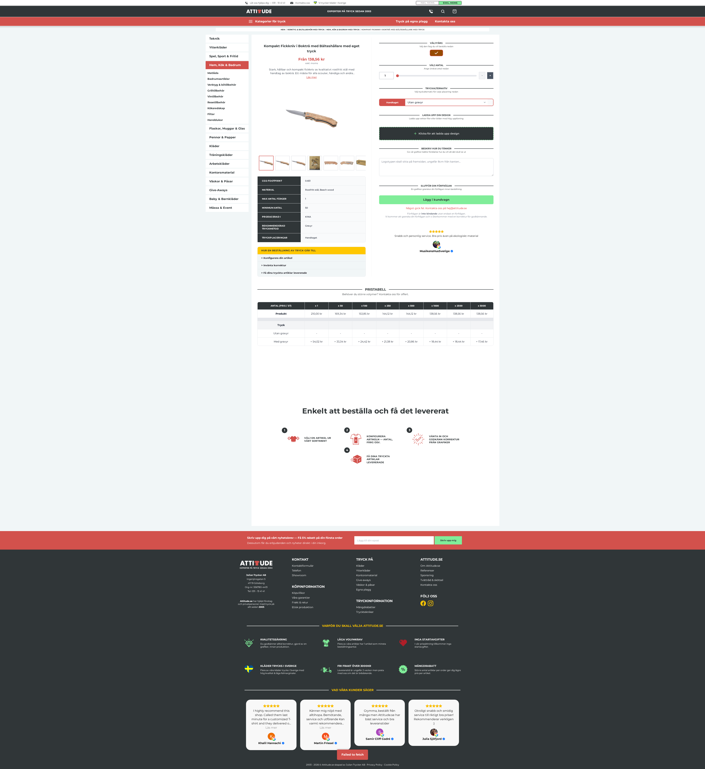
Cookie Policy (391, 764)
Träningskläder (221, 155)
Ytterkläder (218, 47)
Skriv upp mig (448, 540)
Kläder (214, 146)
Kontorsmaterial (221, 172)
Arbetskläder (219, 163)
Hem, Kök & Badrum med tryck (342, 29)
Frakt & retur (300, 602)
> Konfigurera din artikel (276, 257)
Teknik (214, 38)
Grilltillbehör (215, 90)
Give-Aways (218, 190)
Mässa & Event (220, 207)
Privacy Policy (374, 764)
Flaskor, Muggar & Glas (227, 128)
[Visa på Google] (436, 244)
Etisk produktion (302, 607)
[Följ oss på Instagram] (430, 603)
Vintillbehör (215, 96)
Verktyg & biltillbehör (221, 84)
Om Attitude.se (430, 565)
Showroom (299, 575)
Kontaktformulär (303, 565)
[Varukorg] (454, 11)
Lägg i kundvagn (436, 199)
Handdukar (215, 120)
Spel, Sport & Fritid (223, 56)
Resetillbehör (216, 102)
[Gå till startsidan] (256, 565)
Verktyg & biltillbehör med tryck (305, 29)
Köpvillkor (298, 593)
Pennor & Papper (222, 137)
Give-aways (363, 580)
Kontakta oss (428, 584)
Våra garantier (301, 597)
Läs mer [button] (271, 727)
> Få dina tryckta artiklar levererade (284, 272)
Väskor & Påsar (221, 181)
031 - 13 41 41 (258, 591)
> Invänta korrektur (273, 265)
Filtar (211, 114)
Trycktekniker (365, 612)
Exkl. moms (450, 2)
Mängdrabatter (365, 607)
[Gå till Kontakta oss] (431, 11)
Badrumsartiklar (218, 79)
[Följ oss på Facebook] (423, 603)
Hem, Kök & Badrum (225, 65)
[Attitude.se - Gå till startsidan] (259, 11)
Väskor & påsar (365, 584)
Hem (283, 29)
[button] (436, 133)
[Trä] (436, 53)
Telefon (296, 570)
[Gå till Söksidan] (442, 11)
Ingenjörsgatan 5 (256, 579)
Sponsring (427, 575)
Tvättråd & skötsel (431, 580)
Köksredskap (216, 108)
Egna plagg (363, 589)
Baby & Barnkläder (223, 199)
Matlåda (212, 73)
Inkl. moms (427, 2)
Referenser (427, 570)
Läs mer (311, 77)
